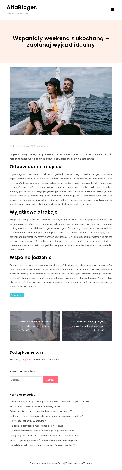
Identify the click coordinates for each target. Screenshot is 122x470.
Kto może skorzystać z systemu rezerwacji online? (35, 406)
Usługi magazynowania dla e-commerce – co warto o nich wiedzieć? (44, 435)
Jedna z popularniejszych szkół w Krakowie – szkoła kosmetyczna (43, 440)
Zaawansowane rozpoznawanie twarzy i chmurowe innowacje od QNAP (35, 326)
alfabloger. (44, 146)
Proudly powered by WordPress (47, 463)
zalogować (26, 359)
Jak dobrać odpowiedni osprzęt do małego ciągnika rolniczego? (42, 430)
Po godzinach (17, 295)
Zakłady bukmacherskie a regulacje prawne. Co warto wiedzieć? (42, 445)
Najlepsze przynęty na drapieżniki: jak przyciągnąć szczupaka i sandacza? (46, 416)
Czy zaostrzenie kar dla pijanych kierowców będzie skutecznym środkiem (87, 326)
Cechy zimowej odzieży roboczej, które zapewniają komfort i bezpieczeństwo (49, 401)
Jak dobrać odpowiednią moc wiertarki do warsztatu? (37, 425)
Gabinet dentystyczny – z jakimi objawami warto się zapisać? (41, 411)
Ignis (76, 463)
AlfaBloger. (22, 7)
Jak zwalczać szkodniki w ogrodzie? (28, 421)
